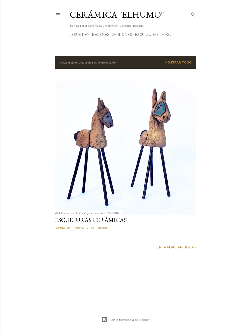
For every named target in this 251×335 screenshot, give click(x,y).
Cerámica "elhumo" (117, 14)
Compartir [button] (62, 227)
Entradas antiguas (176, 247)
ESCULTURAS (147, 34)
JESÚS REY (79, 34)
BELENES (100, 34)
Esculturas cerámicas (91, 220)
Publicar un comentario (91, 227)
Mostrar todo (178, 62)
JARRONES (122, 34)
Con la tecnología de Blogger (129, 320)
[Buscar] (193, 13)
